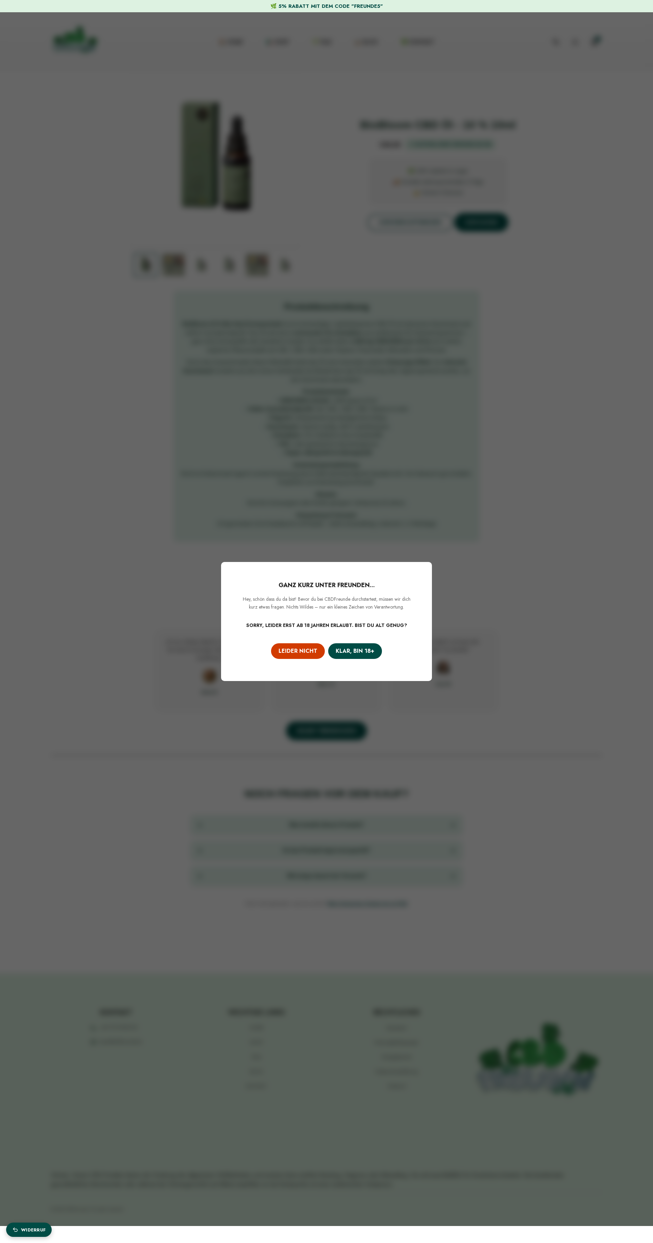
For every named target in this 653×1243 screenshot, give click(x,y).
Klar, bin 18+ (355, 651)
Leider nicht (298, 651)
